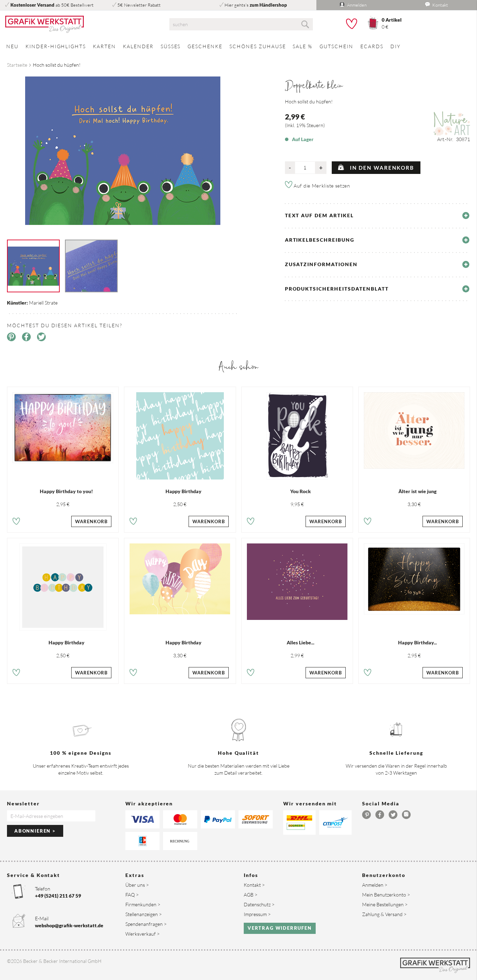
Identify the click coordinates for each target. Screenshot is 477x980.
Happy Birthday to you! (66, 491)
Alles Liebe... (300, 642)
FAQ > (132, 895)
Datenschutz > (259, 904)
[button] (16, 522)
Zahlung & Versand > (384, 914)
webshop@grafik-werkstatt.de (69, 925)
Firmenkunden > (142, 904)
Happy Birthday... (417, 642)
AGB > (250, 895)
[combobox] (241, 24)
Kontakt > (254, 885)
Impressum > (257, 914)
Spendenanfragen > (146, 924)
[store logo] (79, 24)
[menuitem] (12, 46)
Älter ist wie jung (417, 491)
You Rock (300, 491)
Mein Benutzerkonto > (386, 895)
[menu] (238, 46)
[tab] (377, 215)
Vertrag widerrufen (280, 928)
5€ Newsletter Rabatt (139, 5)
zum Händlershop (268, 5)
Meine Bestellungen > (385, 904)
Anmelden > (374, 885)
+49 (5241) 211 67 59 (58, 896)
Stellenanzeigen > (143, 914)
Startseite (17, 65)
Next (243, 147)
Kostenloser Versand (32, 5)
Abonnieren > (35, 831)
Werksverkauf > (142, 934)
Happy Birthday (183, 491)
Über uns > (137, 885)
